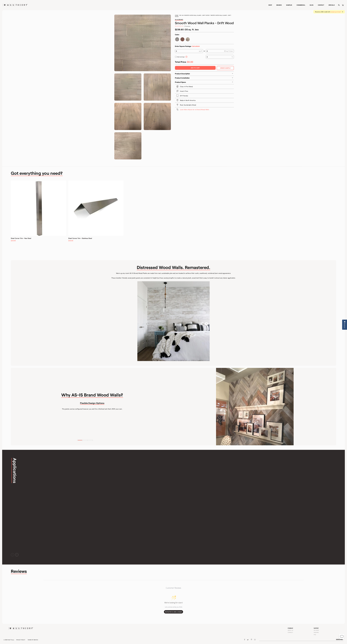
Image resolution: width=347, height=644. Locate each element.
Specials (332, 5)
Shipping (316, 632)
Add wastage (181, 57)
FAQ (315, 634)
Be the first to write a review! (173, 612)
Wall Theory (11, 639)
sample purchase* (335, 12)
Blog (311, 5)
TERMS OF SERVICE (33, 639)
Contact (321, 5)
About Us (290, 630)
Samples (289, 5)
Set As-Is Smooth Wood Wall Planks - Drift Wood (194, 15)
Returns (316, 630)
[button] (12, 554)
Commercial (301, 5)
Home (176, 15)
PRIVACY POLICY (20, 639)
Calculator (196, 46)
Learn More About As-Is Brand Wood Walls (194, 109)
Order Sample (225, 68)
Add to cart (195, 68)
